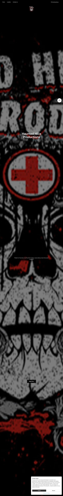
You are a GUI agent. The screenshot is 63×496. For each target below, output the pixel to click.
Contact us (15, 2)
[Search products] (59, 100)
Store (3, 2)
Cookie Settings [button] (46, 493)
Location (9, 2)
